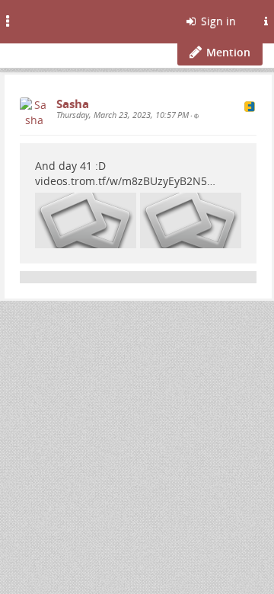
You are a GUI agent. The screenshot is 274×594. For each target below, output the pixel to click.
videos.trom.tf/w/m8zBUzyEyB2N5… (125, 181)
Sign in (217, 21)
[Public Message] (196, 116)
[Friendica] (50, 19)
